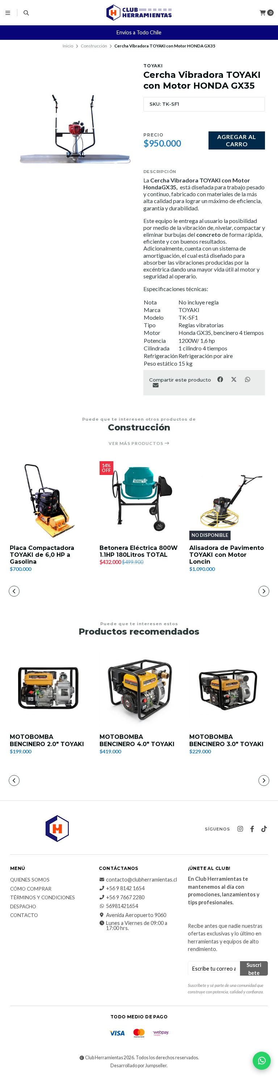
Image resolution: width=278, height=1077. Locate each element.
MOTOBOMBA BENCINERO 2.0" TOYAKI (47, 740)
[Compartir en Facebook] (220, 379)
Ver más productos (136, 443)
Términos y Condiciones (42, 897)
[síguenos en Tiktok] (264, 829)
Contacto (24, 915)
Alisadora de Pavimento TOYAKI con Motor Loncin (226, 554)
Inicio (68, 45)
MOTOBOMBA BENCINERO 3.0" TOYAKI (226, 740)
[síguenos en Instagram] (240, 829)
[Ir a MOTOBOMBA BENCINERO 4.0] (139, 689)
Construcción (94, 45)
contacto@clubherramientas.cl (141, 879)
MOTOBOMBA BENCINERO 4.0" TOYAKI (137, 740)
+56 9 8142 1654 (125, 888)
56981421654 (122, 906)
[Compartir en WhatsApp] (247, 379)
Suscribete (254, 969)
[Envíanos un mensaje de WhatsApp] (262, 1061)
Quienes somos (30, 880)
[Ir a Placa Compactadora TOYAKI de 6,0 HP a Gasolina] (49, 500)
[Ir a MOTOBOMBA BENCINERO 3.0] (228, 689)
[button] (87, 592)
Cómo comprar (30, 889)
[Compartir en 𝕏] (234, 379)
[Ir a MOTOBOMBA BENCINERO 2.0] (49, 689)
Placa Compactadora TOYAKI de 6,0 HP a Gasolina (42, 554)
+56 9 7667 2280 (125, 897)
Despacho (23, 906)
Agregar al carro (236, 140)
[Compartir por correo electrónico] (155, 385)
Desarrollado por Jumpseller (138, 1065)
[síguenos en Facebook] (252, 829)
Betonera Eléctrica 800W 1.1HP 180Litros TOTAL (139, 551)
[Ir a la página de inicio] (139, 12)
